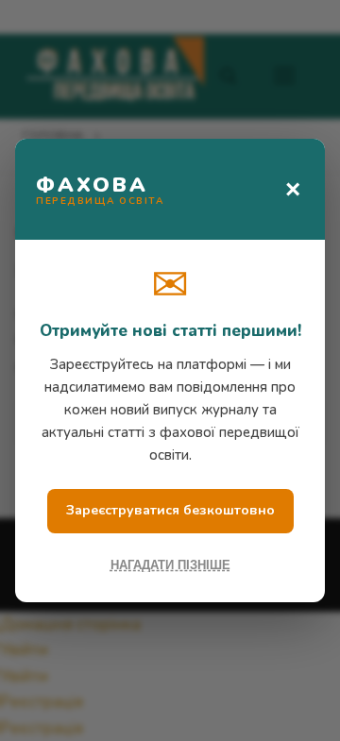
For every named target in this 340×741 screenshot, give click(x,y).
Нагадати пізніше (170, 565)
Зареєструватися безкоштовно (170, 510)
